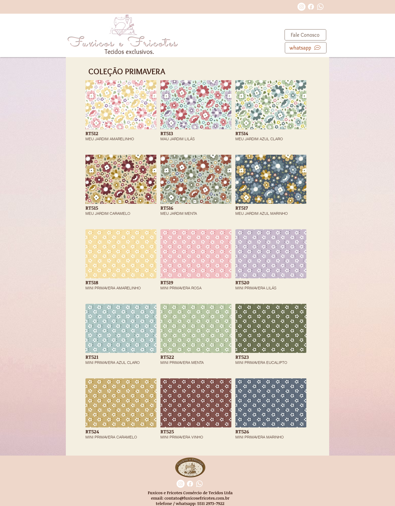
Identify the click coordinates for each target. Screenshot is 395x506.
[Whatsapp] (320, 7)
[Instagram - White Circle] (301, 7)
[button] (120, 115)
